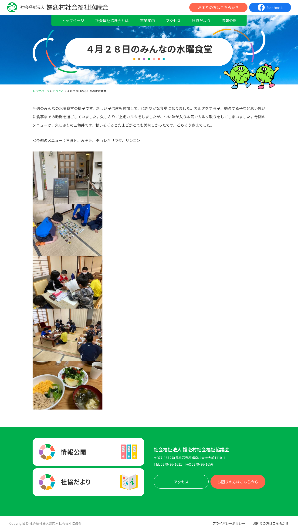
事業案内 (147, 20)
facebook (275, 7)
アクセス (173, 20)
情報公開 (229, 20)
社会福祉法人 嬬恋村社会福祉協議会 (191, 449)
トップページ (73, 20)
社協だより (201, 20)
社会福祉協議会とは (112, 20)
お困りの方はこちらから (218, 7)
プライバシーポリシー (229, 523)
